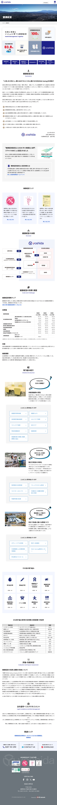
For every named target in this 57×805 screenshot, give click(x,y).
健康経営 (28, 737)
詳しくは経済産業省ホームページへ (16, 174)
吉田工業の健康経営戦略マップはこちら (12, 305)
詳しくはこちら (10, 219)
